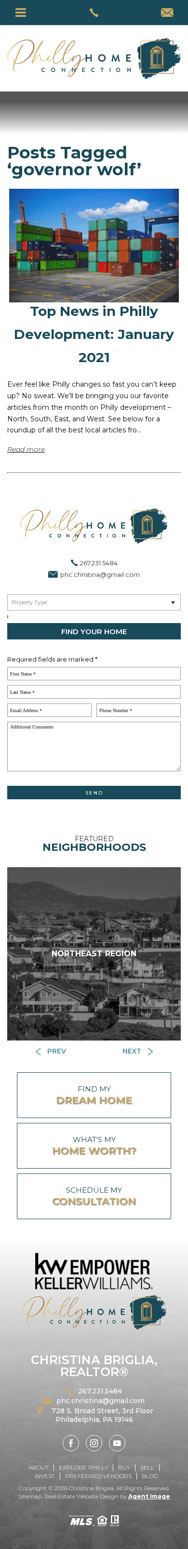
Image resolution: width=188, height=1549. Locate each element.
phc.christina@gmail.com (100, 574)
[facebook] (71, 1443)
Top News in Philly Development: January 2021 (94, 334)
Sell (147, 1467)
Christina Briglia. (92, 1488)
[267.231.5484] (94, 12)
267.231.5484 (99, 563)
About (38, 1467)
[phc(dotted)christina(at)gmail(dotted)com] (167, 13)
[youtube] (117, 1443)
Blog (150, 1476)
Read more (26, 449)
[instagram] (94, 1443)
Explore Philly (83, 1467)
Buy (124, 1467)
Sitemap (30, 1496)
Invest (45, 1476)
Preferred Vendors (98, 1476)
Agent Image (149, 1496)
